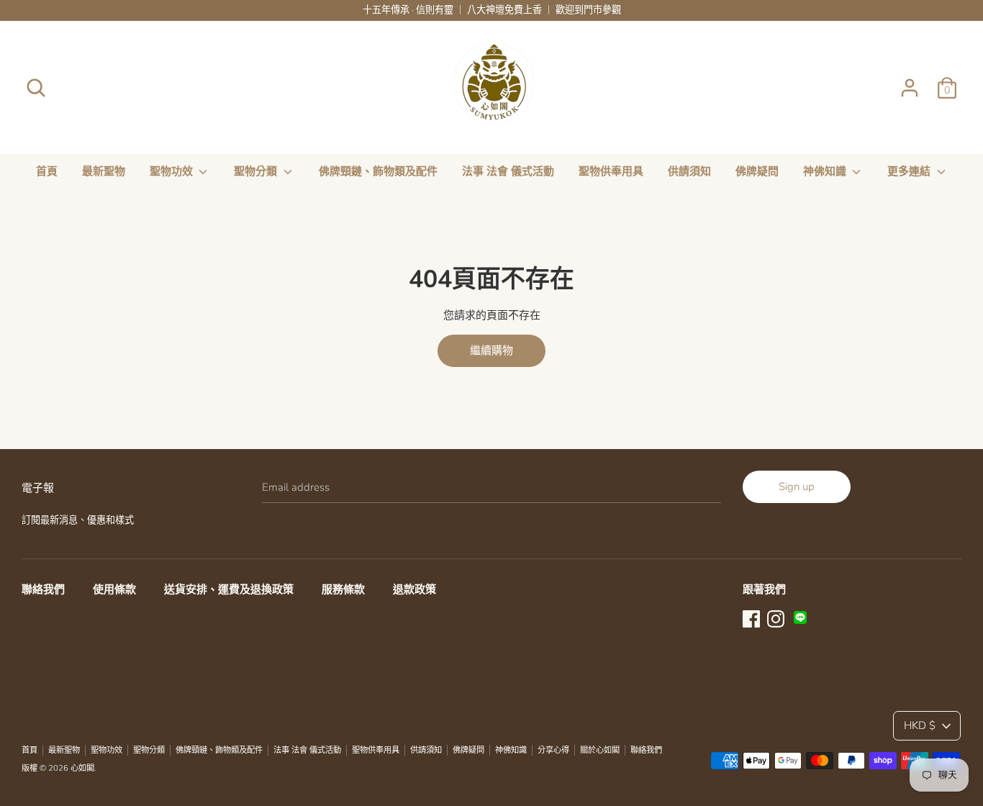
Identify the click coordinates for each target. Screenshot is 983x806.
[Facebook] (751, 617)
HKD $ (920, 725)
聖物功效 (173, 171)
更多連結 (910, 171)
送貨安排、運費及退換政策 (229, 589)
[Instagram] (775, 617)
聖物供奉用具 (611, 171)
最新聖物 (103, 171)
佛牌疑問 (757, 171)
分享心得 (553, 750)
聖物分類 (257, 171)
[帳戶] (909, 82)
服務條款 (343, 589)
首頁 (47, 171)
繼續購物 (491, 350)
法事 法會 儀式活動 (508, 171)
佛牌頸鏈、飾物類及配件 (378, 171)
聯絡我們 (43, 589)
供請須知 (689, 171)
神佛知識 (826, 171)
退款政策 (414, 589)
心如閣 (82, 768)
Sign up (797, 486)
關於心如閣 (600, 750)
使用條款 (114, 589)
